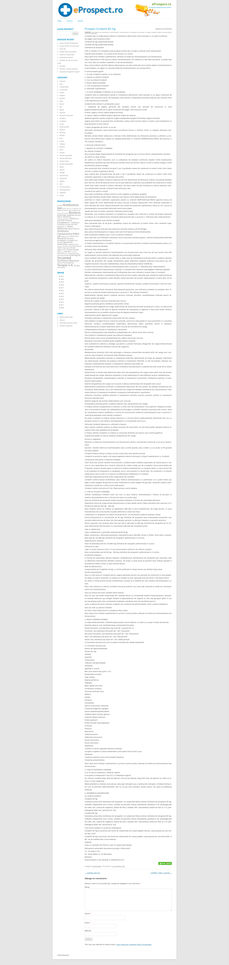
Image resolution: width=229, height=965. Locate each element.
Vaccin (62, 195)
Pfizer (76, 244)
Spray (62, 167)
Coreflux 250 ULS (92, 873)
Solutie (62, 152)
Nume (88, 913)
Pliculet (62, 135)
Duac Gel (63, 49)
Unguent (63, 192)
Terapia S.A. (65, 265)
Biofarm (75, 213)
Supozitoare (64, 175)
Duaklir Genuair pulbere (68, 52)
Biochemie (65, 213)
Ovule (62, 124)
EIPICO (73, 218)
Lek (59, 235)
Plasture (62, 132)
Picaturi (62, 130)
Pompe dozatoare (63, 955)
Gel (61, 107)
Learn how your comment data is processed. (134, 944)
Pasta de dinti (64, 127)
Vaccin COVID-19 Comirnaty (69, 46)
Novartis (61, 238)
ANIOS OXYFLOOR (66, 317)
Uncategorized (65, 190)
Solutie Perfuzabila (66, 164)
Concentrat (64, 90)
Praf (61, 138)
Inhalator (63, 118)
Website (88, 931)
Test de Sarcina (65, 187)
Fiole (61, 101)
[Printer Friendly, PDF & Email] (165, 863)
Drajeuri (62, 95)
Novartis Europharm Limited (65, 239)
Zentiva (62, 267)
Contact (69, 21)
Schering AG (75, 255)
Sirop (61, 150)
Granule (62, 112)
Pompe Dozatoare (66, 326)
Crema (62, 92)
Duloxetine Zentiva (66, 57)
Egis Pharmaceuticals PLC (64, 218)
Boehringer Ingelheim (66, 215)
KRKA (76, 233)
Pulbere (62, 144)
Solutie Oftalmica (66, 158)
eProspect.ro (161, 4)
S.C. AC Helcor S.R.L (118, 866)
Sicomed (64, 257)
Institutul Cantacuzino (64, 232)
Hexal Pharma (73, 228)
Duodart (62, 66)
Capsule (62, 81)
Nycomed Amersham (64, 243)
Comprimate (96, 866)
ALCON (59, 205)
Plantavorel (66, 248)
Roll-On (62, 147)
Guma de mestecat (66, 115)
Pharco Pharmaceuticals (64, 246)
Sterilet (62, 172)
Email (88, 923)
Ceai (61, 84)
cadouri (62, 320)
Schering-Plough (63, 255)
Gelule (62, 110)
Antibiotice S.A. (67, 208)
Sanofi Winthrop (73, 253)
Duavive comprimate (67, 54)
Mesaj (87, 887)
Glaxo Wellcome (65, 227)
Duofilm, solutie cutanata (68, 69)
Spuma (62, 170)
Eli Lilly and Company (68, 220)
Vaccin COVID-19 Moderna (69, 43)
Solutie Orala (64, 161)
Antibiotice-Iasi (68, 206)
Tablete (62, 181)
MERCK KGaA (74, 236)
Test (61, 184)
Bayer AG (60, 210)
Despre (80, 21)
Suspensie (63, 178)
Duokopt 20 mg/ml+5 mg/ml (70, 72)
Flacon (62, 104)
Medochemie (65, 236)
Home (59, 21)
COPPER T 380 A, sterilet (161, 873)
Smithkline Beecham (68, 260)
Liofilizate (63, 121)
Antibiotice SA (76, 208)
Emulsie (62, 98)
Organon (71, 244)
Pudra (62, 141)
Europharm (63, 222)
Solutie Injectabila (66, 155)
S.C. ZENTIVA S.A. (67, 252)
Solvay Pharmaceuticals (65, 263)
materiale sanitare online (68, 323)
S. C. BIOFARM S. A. (67, 251)
